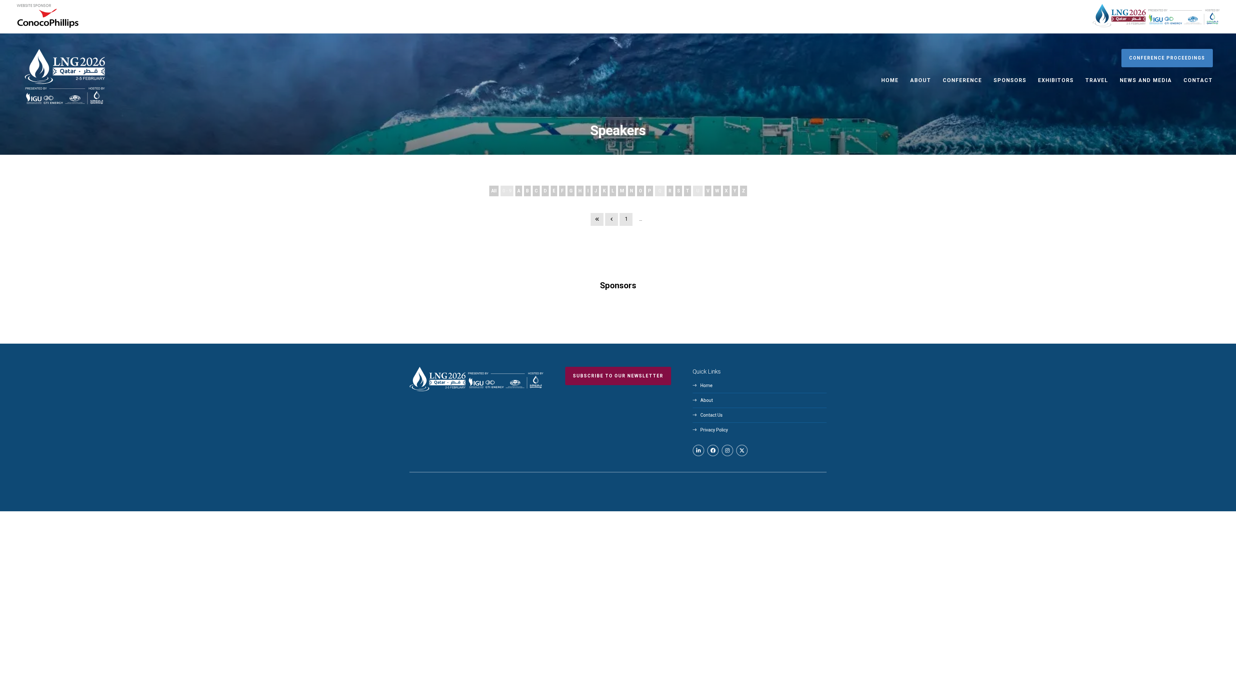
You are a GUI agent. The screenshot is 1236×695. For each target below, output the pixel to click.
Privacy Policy (714, 429)
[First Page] (597, 219)
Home (890, 80)
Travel (1096, 80)
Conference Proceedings (1167, 57)
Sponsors (1010, 80)
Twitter (742, 450)
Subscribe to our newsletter (618, 375)
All (494, 190)
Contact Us (711, 415)
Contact (1198, 80)
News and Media (1146, 80)
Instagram (727, 450)
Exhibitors (1056, 80)
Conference (962, 80)
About (920, 80)
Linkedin (698, 450)
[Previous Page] (611, 219)
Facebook (713, 450)
